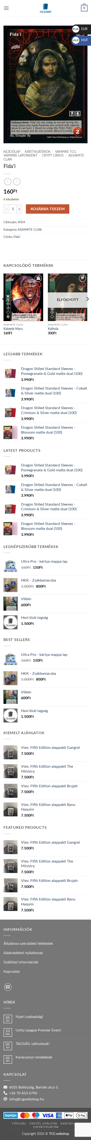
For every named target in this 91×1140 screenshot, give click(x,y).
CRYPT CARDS (53, 155)
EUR (80, 29)
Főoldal (19, 1123)
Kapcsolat (69, 1123)
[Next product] (7, 181)
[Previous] (4, 308)
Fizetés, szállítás (43, 1123)
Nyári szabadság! (29, 1017)
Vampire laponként (20, 155)
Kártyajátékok (37, 152)
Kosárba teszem (48, 209)
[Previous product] (16, 181)
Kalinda (53, 329)
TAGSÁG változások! (32, 1044)
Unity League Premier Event (38, 1030)
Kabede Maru (13, 329)
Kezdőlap (12, 152)
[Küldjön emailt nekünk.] (8, 987)
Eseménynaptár (46, 1127)
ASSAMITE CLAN (30, 229)
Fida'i (17, 237)
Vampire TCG (65, 152)
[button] (6, 8)
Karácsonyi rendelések (34, 1057)
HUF (80, 40)
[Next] (87, 308)
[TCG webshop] (45, 8)
